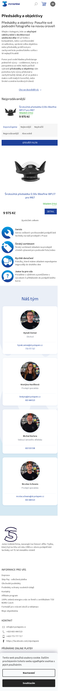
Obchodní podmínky (11, 583)
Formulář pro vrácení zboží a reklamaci (20, 606)
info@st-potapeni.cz (16, 627)
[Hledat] (36, 4)
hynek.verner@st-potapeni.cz (30, 345)
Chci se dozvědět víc (29, 89)
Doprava (6, 575)
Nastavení (29, 673)
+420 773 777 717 (14, 636)
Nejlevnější (26, 127)
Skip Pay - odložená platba (14, 579)
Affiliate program (10, 595)
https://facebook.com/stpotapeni (22, 641)
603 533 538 (30, 448)
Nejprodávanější (11, 133)
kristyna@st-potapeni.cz (30, 396)
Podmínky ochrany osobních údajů (18, 587)
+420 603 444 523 (14, 631)
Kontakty (6, 591)
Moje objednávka (10, 611)
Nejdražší (38, 127)
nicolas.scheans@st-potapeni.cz (30, 496)
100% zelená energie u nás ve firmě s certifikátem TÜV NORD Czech (28, 601)
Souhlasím (29, 683)
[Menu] (53, 4)
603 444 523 (30, 400)
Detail (50, 211)
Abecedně (27, 133)
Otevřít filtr (30, 142)
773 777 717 (30, 348)
